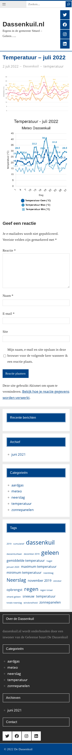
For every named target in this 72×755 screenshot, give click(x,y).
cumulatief (18, 543)
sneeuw (28, 596)
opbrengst (14, 590)
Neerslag (16, 580)
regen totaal (46, 590)
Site (5, 332)
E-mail (9, 314)
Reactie (9, 250)
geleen (50, 553)
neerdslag (48, 573)
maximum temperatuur (39, 566)
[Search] (69, 4)
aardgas (17, 485)
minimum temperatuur (24, 572)
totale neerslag (14, 602)
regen (31, 589)
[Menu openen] (4, 4)
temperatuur (53, 66)
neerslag (18, 497)
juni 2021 (18, 454)
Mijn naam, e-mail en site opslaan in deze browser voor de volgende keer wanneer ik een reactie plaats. (37, 356)
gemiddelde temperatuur (26, 560)
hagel (49, 561)
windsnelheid (31, 602)
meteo (16, 491)
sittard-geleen (14, 596)
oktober (57, 581)
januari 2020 (13, 567)
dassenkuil (40, 542)
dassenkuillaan (14, 554)
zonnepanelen (22, 509)
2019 (9, 543)
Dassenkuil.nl (23, 24)
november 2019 (39, 580)
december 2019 (31, 554)
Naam (8, 296)
